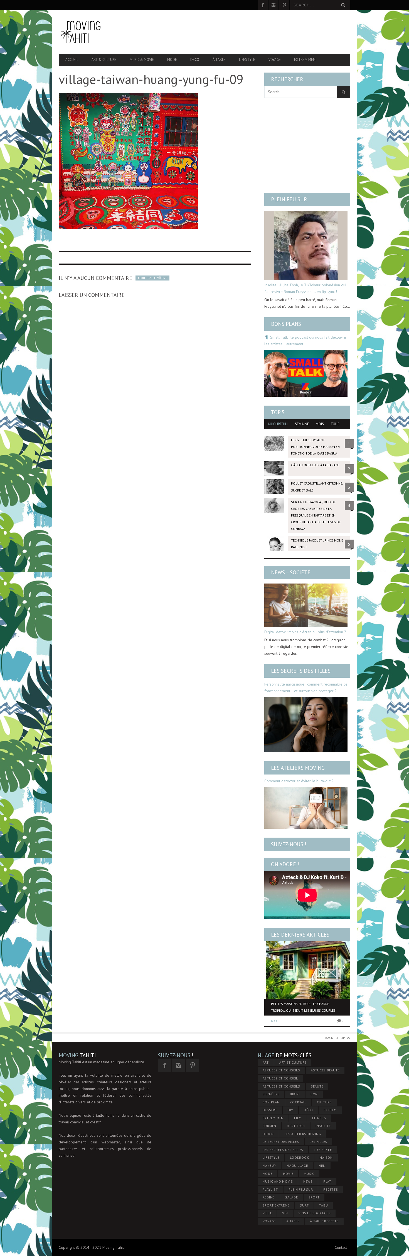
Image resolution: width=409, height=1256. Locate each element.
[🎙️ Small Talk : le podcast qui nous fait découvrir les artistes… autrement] (306, 373)
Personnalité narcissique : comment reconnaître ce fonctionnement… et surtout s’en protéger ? (306, 687)
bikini (295, 1094)
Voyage (274, 59)
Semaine (302, 424)
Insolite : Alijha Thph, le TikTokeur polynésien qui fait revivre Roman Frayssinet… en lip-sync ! (305, 288)
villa (267, 1213)
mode (267, 1173)
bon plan (271, 1102)
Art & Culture (104, 59)
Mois (320, 424)
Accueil (71, 59)
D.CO (275, 1021)
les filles (318, 1142)
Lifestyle (247, 59)
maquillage (297, 1165)
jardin (268, 1134)
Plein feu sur (289, 199)
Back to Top (335, 1038)
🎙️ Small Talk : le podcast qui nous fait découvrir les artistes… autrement (305, 340)
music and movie (278, 1181)
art (266, 1062)
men (322, 1165)
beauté (317, 1086)
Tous (335, 424)
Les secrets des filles (301, 670)
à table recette (324, 1221)
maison (326, 1157)
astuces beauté (325, 1070)
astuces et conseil (280, 1078)
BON (314, 1094)
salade (291, 1197)
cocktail (298, 1102)
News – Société (291, 572)
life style (323, 1150)
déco (308, 1110)
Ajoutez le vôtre (152, 278)
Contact (341, 1247)
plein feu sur (301, 1189)
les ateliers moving (302, 1134)
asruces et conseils (281, 1070)
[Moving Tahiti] (102, 32)
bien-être (271, 1094)
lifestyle (271, 1157)
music (309, 1173)
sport (314, 1197)
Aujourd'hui (278, 424)
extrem (330, 1110)
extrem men (273, 1118)
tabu (323, 1205)
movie (288, 1173)
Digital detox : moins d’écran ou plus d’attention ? (305, 631)
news (308, 1181)
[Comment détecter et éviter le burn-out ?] (306, 808)
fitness (319, 1118)
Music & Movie (142, 59)
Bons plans (286, 324)
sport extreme (276, 1205)
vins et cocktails (315, 1213)
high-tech (296, 1126)
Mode (172, 59)
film (298, 1118)
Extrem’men (305, 59)
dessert (270, 1110)
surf (304, 1205)
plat (327, 1181)
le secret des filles (281, 1142)
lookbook (299, 1157)
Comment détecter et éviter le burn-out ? (299, 780)
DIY (290, 1110)
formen (270, 1126)
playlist (270, 1189)
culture (324, 1102)
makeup (269, 1165)
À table (219, 59)
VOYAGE (269, 1221)
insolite (323, 1126)
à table (292, 1221)
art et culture (293, 1062)
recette (330, 1189)
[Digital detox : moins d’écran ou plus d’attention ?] (306, 605)
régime (269, 1197)
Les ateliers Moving (298, 767)
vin (285, 1213)
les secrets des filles (283, 1150)
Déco (194, 59)
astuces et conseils (281, 1086)
